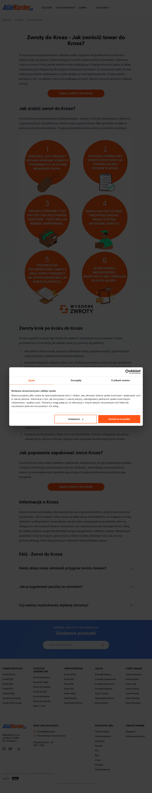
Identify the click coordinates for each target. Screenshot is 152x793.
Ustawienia (74, 419)
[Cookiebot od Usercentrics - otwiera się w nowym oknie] (128, 371)
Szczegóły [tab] (76, 380)
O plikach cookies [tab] (120, 380)
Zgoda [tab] (31, 380)
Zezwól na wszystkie (119, 419)
